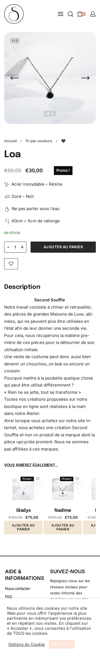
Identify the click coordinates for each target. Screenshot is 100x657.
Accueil (10, 141)
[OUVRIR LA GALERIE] (50, 78)
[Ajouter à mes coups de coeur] (11, 263)
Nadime (62, 510)
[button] (23, 527)
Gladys (23, 510)
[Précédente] (14, 78)
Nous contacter (17, 588)
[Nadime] (63, 489)
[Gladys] (23, 489)
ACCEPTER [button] (61, 644)
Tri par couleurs (38, 141)
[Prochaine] (85, 78)
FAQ (8, 596)
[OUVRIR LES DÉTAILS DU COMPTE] (93, 14)
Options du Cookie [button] (26, 644)
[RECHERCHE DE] (70, 14)
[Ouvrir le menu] (61, 14)
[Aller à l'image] (48, 113)
